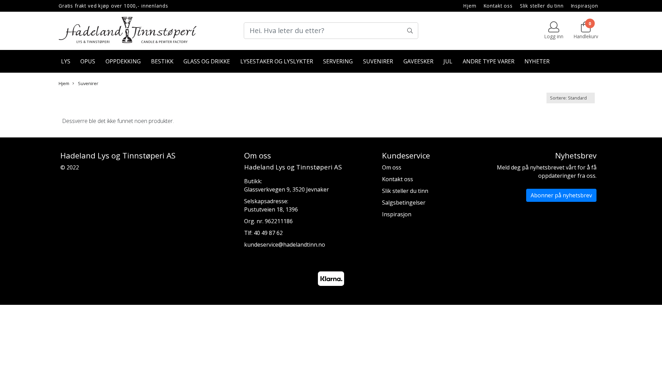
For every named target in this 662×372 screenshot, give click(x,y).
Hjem (469, 5)
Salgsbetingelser (403, 202)
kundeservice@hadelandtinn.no (284, 244)
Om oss (391, 167)
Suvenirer (378, 61)
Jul (447, 61)
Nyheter (537, 61)
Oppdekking (123, 61)
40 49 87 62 (268, 233)
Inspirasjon (584, 5)
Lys (65, 61)
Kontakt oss (498, 5)
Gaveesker (418, 61)
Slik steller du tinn (542, 5)
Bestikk (162, 61)
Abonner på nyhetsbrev (561, 195)
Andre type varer (488, 61)
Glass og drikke (206, 61)
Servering (338, 61)
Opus (87, 61)
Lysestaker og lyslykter (276, 61)
